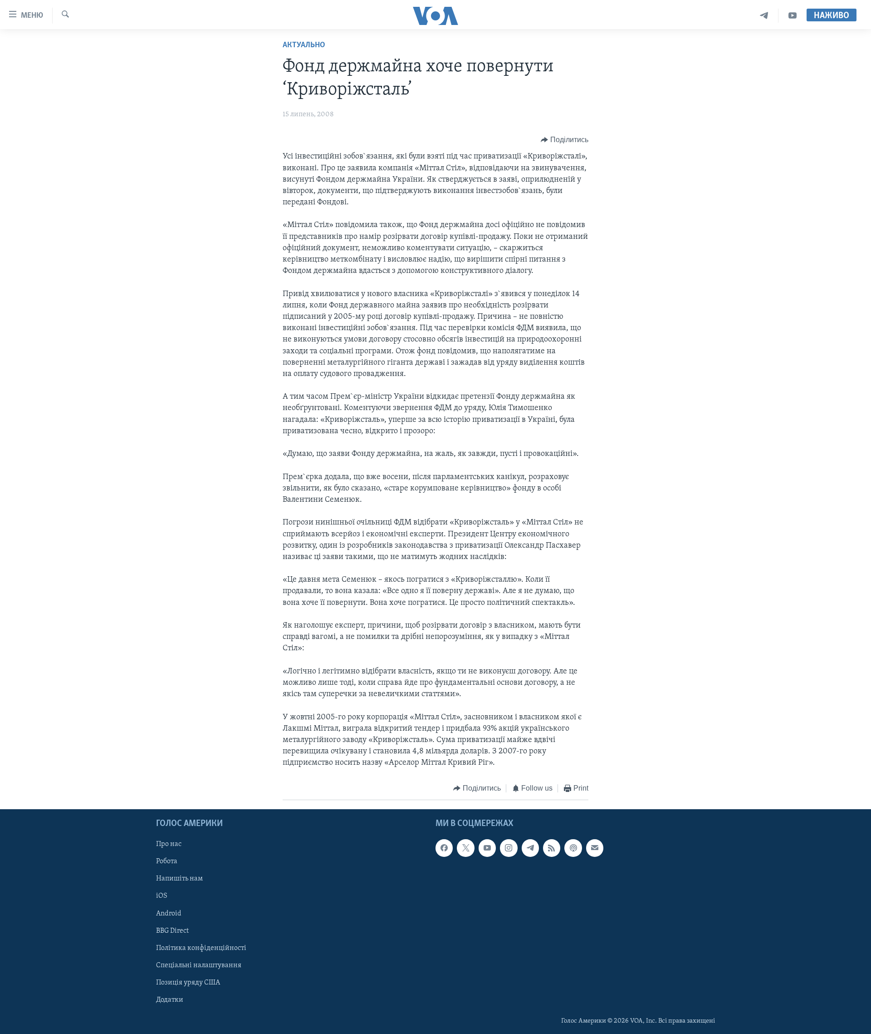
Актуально (304, 45)
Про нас (168, 844)
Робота (166, 861)
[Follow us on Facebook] (444, 847)
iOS (161, 896)
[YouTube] (792, 16)
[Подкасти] (573, 847)
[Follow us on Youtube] (487, 847)
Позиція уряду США (188, 982)
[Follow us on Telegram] (530, 847)
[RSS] (551, 847)
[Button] (564, 140)
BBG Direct (172, 931)
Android (168, 913)
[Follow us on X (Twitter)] (465, 847)
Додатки (169, 1000)
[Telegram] (764, 16)
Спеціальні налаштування (198, 965)
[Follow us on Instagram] (508, 847)
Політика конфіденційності (201, 948)
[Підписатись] (594, 847)
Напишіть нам (179, 878)
